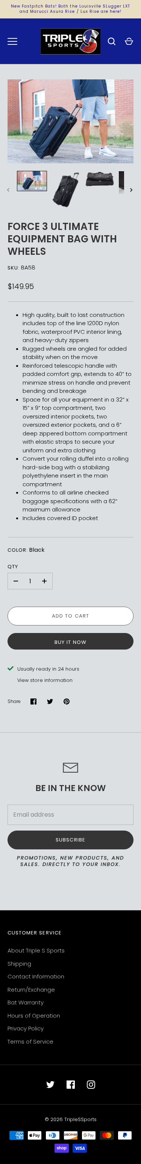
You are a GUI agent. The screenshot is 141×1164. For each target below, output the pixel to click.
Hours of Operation (34, 1015)
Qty (13, 566)
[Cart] (129, 41)
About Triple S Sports (36, 950)
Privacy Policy (26, 1028)
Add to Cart (70, 615)
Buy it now (71, 642)
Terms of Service (30, 1041)
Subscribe (70, 839)
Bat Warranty (26, 1002)
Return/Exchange (31, 990)
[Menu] (12, 41)
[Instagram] (91, 1084)
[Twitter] (50, 1084)
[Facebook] (70, 1084)
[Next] (132, 190)
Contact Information (36, 976)
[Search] (111, 41)
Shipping (19, 964)
